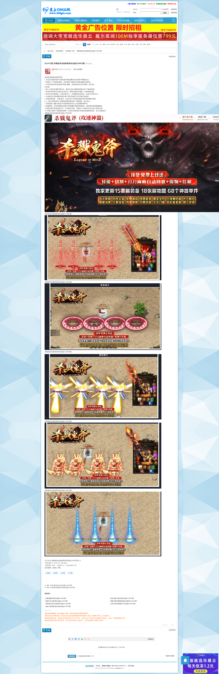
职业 (63, 573)
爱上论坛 (49, 20)
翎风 (104, 44)
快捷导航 (174, 20)
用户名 (135, 9)
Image (76, 639)
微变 (121, 44)
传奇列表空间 (157, 20)
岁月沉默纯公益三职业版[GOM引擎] (61, 585)
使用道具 (165, 625)
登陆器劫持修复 (161, 4)
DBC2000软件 (141, 4)
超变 (129, 44)
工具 (140, 44)
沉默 (137, 44)
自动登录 (166, 9)
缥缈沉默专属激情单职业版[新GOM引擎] (123, 601)
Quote (82, 639)
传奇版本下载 (69, 51)
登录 (116, 647)
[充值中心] (60, 565)
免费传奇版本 (64, 20)
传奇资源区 (59, 51)
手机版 (98, 666)
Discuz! (118, 668)
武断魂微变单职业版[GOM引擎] (56, 598)
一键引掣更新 (131, 4)
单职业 (113, 44)
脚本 (144, 44)
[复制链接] (88, 63)
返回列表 (173, 56)
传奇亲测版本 (81, 20)
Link (79, 639)
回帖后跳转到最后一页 (86, 656)
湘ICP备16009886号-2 (119, 666)
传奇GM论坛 (106, 666)
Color (73, 639)
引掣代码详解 (123, 20)
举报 (172, 625)
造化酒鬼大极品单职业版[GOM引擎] (122, 598)
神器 (55, 573)
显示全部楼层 (78, 69)
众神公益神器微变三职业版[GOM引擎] (123, 604)
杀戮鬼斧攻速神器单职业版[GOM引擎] (89, 51)
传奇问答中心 (140, 20)
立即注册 (174, 12)
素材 (148, 44)
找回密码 (174, 9)
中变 (125, 44)
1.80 (96, 44)
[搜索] (84, 44)
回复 (48, 625)
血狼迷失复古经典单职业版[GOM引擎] (58, 604)
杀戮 (48, 573)
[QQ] (89, 666)
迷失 (133, 44)
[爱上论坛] (57, 15)
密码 (134, 12)
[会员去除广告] (71, 565)
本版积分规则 (170, 656)
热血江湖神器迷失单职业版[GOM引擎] (58, 606)
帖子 (77, 44)
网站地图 (131, 666)
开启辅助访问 (125, 4)
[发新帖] (46, 56)
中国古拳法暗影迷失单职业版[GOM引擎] (62, 587)
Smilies (89, 639)
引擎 (70, 573)
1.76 (93, 44)
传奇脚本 (96, 20)
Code (85, 639)
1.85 (100, 44)
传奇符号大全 (171, 4)
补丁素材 (108, 20)
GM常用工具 (151, 4)
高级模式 (151, 639)
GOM (108, 44)
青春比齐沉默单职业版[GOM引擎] (57, 601)
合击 (117, 44)
